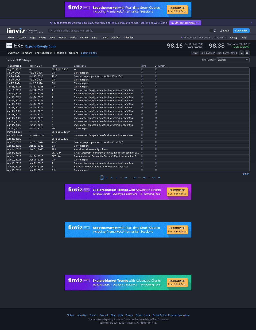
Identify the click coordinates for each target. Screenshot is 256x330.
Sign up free (241, 30)
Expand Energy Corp (40, 46)
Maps (33, 37)
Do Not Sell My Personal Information (171, 315)
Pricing (233, 37)
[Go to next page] (159, 177)
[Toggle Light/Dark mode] (213, 31)
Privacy (129, 315)
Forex (95, 37)
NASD (234, 52)
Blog (113, 315)
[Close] (251, 23)
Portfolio (115, 37)
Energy (195, 52)
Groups (62, 37)
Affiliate (71, 315)
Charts (42, 37)
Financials (60, 52)
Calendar (128, 37)
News (52, 37)
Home (11, 37)
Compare (27, 52)
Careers (93, 315)
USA (219, 52)
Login (226, 30)
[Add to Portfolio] (247, 52)
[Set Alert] (241, 52)
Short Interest (43, 52)
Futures (84, 37)
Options (73, 52)
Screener (22, 37)
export (246, 173)
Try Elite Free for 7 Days (183, 22)
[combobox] (81, 30)
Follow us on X (142, 315)
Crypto (104, 37)
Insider (73, 37)
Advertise (82, 315)
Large (226, 52)
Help (244, 37)
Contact (104, 315)
